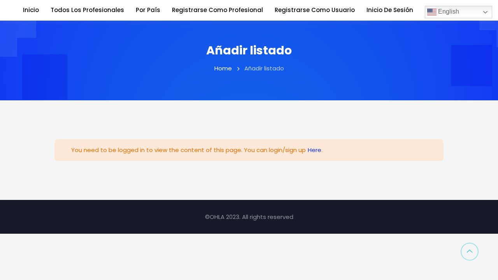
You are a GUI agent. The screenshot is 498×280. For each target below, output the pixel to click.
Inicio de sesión (389, 10)
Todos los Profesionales (87, 10)
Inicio (31, 10)
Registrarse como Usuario (315, 10)
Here (314, 150)
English (448, 11)
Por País (148, 10)
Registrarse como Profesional (217, 10)
